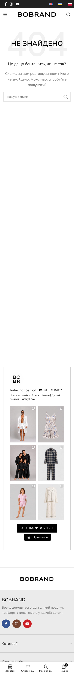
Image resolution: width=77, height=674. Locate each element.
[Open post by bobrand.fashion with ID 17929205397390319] (51, 463)
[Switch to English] (51, 4)
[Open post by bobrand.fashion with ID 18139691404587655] (23, 424)
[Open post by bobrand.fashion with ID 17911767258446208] (23, 463)
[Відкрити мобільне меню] (5, 14)
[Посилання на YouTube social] (17, 4)
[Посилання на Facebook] (5, 4)
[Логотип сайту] (37, 14)
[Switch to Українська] (60, 4)
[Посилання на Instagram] (11, 4)
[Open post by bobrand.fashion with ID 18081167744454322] (51, 424)
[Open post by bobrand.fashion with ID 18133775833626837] (23, 502)
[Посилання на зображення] (36, 579)
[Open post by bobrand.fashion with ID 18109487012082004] (51, 502)
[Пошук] (68, 14)
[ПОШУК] (66, 97)
